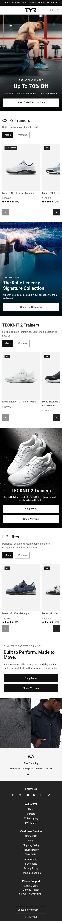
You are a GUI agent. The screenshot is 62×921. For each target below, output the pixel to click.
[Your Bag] (58, 10)
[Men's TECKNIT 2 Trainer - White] (21, 376)
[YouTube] (42, 795)
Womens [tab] (22, 134)
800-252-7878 (31, 886)
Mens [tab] (8, 134)
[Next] (56, 212)
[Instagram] (27, 795)
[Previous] (5, 212)
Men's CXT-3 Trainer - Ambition (18, 193)
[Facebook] (13, 795)
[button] (28, 774)
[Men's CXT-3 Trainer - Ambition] (21, 167)
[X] (20, 795)
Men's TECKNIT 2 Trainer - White (19, 401)
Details (53, 3)
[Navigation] (3, 10)
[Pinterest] (34, 795)
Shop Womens (31, 518)
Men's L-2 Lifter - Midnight (16, 613)
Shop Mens (31, 508)
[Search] (51, 10)
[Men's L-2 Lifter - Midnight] (21, 587)
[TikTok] (49, 795)
